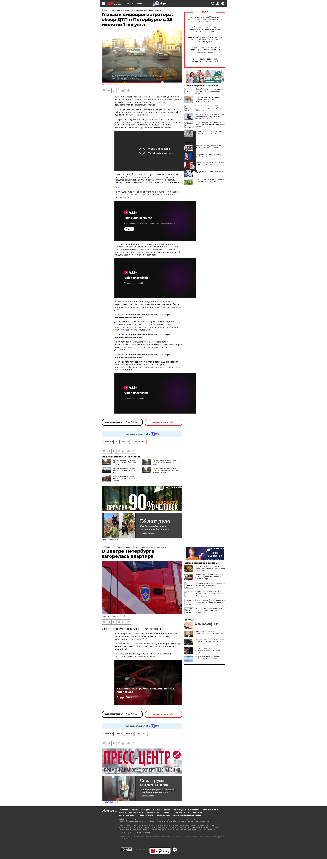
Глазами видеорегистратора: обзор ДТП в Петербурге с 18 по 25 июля (125, 462)
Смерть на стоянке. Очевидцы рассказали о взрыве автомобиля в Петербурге (205, 19)
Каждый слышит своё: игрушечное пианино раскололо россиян (208, 624)
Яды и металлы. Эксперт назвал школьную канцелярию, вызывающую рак (208, 99)
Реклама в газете (136, 812)
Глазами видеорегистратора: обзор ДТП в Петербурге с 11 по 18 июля (166, 462)
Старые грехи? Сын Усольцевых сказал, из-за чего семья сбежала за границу (209, 594)
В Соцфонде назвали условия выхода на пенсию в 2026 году (210, 163)
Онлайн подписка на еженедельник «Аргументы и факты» (196, 810)
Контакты (122, 812)
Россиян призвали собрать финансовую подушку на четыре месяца (208, 650)
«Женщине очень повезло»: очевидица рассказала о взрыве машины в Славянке (205, 29)
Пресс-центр (145, 810)
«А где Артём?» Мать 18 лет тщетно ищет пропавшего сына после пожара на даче (209, 610)
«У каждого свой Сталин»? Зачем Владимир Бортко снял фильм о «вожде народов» (204, 50)
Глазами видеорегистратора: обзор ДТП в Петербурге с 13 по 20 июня (125, 478)
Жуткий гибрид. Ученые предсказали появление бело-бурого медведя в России (210, 602)
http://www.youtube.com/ (112, 84)
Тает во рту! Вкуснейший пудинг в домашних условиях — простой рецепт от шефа (209, 577)
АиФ (123, 616)
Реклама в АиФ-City (195, 812)
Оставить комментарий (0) (163, 422)
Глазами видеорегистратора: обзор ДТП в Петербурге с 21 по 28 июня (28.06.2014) (165, 470)
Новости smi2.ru (110, 539)
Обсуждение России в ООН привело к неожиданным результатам (209, 641)
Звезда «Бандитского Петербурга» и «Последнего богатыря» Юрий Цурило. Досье (205, 39)
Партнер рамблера (141, 849)
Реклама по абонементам (174, 812)
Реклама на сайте (153, 812)
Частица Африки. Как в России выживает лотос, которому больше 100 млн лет (209, 108)
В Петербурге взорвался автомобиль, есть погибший (205, 60)
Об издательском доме (128, 810)
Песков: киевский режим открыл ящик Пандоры (208, 155)
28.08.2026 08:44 (108, 547)
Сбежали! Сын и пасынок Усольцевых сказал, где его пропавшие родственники (210, 585)
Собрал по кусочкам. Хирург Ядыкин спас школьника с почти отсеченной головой (210, 125)
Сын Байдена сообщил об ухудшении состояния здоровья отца (209, 632)
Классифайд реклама (127, 815)
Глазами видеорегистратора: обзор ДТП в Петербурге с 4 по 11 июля (126, 470)
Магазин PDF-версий (161, 810)
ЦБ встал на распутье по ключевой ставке (209, 172)
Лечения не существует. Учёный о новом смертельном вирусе (208, 132)
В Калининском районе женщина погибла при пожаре (146, 690)
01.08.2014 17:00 (108, 10)
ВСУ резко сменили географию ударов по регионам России (207, 657)
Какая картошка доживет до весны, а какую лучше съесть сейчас (209, 180)
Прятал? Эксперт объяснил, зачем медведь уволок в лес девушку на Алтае (209, 91)
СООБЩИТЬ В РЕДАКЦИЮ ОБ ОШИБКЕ (187, 815)
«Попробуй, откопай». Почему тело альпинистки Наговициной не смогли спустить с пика (209, 116)
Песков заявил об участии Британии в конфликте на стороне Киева (209, 146)
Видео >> (119, 187)
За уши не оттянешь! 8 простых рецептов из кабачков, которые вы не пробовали (210, 568)
